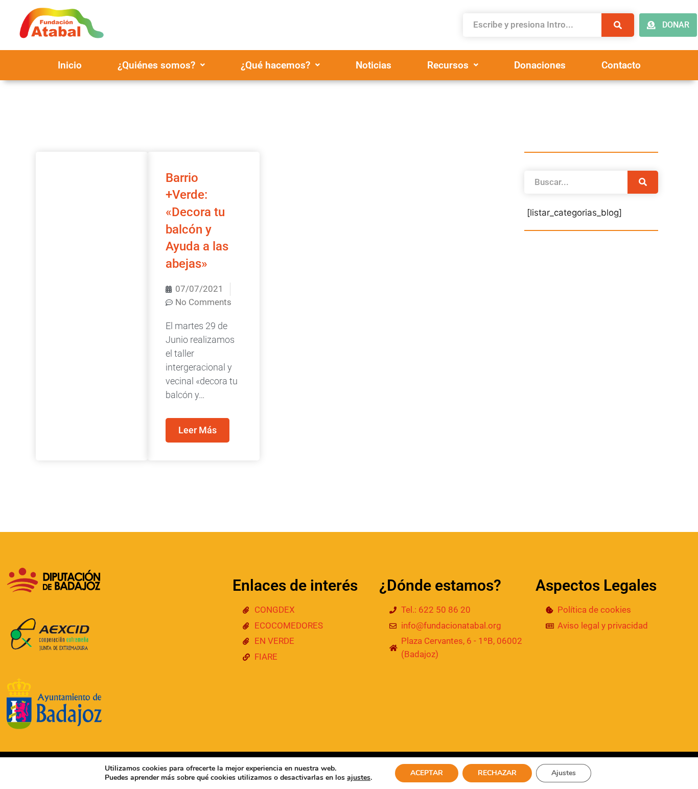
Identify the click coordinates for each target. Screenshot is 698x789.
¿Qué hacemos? (275, 65)
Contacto (621, 65)
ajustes (358, 777)
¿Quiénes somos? (156, 65)
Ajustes (563, 773)
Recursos (448, 65)
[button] (161, 65)
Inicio (70, 65)
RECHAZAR (497, 773)
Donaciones (540, 65)
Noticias (373, 65)
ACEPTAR (426, 773)
